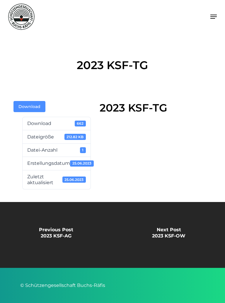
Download (29, 106)
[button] (213, 17)
